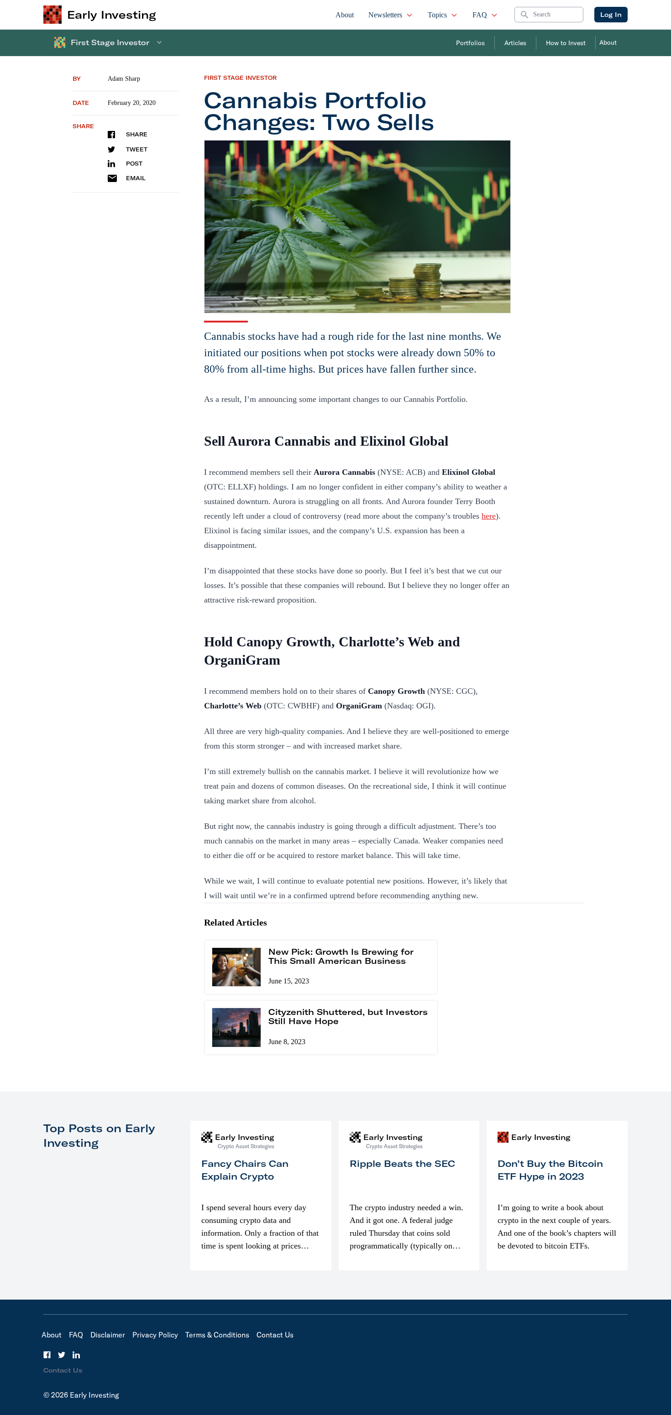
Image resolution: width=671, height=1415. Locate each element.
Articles (515, 43)
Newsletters (385, 15)
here (489, 515)
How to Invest (566, 43)
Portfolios (470, 43)
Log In (611, 14)
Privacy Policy (155, 1334)
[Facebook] (47, 1354)
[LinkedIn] (76, 1354)
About (345, 15)
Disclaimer (107, 1334)
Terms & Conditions (217, 1334)
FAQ (479, 15)
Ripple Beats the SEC (402, 1163)
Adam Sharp (124, 78)
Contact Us (275, 1334)
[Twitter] (61, 1354)
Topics (437, 15)
